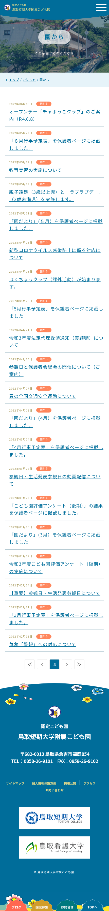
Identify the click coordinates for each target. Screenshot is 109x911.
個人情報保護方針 (44, 783)
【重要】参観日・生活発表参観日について (54, 593)
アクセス (90, 783)
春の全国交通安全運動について (42, 396)
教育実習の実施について (35, 170)
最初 (30, 664)
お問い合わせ (54, 790)
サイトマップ (15, 783)
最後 (79, 664)
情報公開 (70, 783)
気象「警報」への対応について (42, 644)
